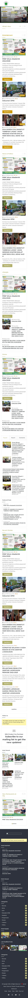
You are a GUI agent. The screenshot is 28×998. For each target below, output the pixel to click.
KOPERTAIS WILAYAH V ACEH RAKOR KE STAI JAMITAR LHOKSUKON (14, 650)
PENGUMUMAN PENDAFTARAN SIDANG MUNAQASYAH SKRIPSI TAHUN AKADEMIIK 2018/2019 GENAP (13, 471)
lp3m (3, 910)
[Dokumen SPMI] (6, 321)
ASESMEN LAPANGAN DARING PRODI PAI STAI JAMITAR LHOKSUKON (11, 691)
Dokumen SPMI (8, 101)
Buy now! (21, 991)
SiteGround (14, 988)
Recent (13, 437)
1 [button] (12, 823)
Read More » (7, 79)
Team (13, 991)
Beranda (4, 905)
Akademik (14, 12)
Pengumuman (5, 917)
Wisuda (4, 920)
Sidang (3, 924)
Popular (5, 437)
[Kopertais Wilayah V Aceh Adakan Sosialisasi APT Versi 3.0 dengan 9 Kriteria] (7, 479)
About (9, 991)
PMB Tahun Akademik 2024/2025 (14, 16)
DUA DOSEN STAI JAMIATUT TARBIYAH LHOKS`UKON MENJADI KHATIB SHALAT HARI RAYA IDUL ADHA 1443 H (13, 134)
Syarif (4, 56)
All (20, 26)
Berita (3, 908)
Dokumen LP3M (6, 913)
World (17, 991)
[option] (14, 15)
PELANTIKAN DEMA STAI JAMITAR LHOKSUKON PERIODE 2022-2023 (12, 670)
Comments (22, 437)
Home (5, 991)
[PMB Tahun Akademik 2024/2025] (7, 758)
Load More (14, 709)
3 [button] (14, 823)
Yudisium (4, 922)
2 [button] (13, 823)
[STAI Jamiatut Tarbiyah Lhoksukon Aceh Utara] (6, 3)
